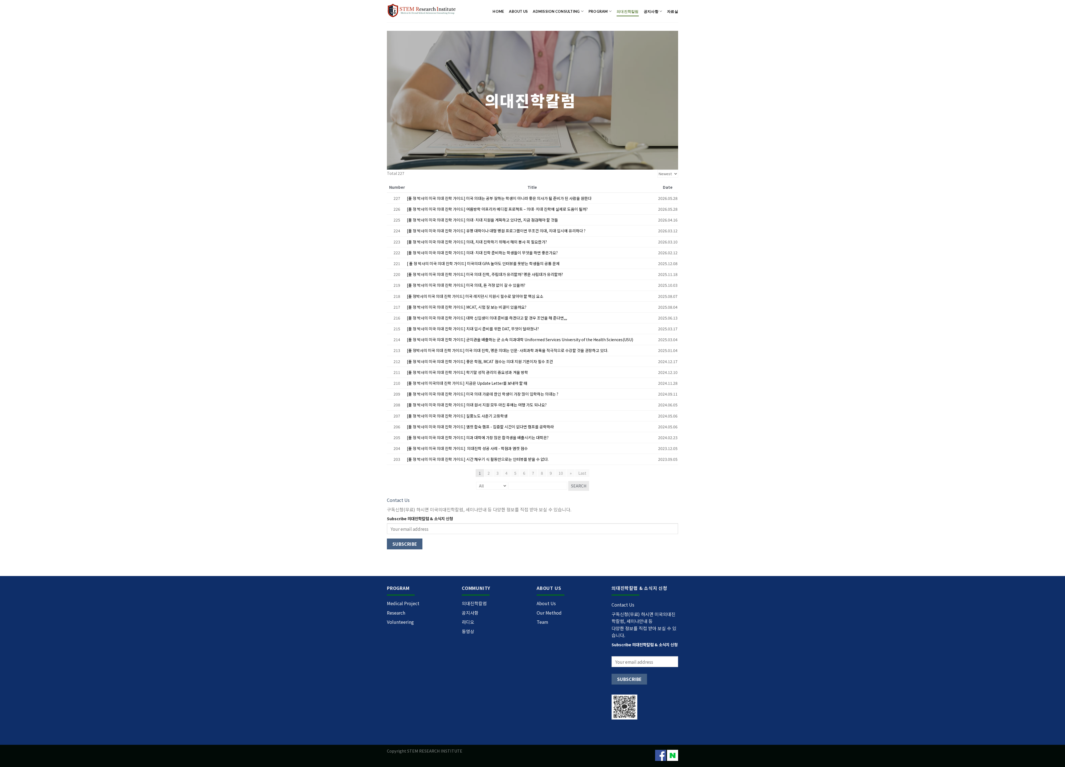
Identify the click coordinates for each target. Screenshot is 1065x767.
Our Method (549, 612)
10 (561, 473)
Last (582, 473)
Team (542, 621)
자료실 (672, 11)
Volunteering (400, 621)
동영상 (468, 631)
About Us (518, 11)
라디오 (468, 621)
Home (498, 11)
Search (578, 486)
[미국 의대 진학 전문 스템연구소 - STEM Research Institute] (422, 11)
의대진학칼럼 (628, 11)
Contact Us (398, 500)
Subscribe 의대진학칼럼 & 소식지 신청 (420, 518)
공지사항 (651, 11)
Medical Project (403, 603)
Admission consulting (556, 11)
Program (598, 11)
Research (396, 612)
